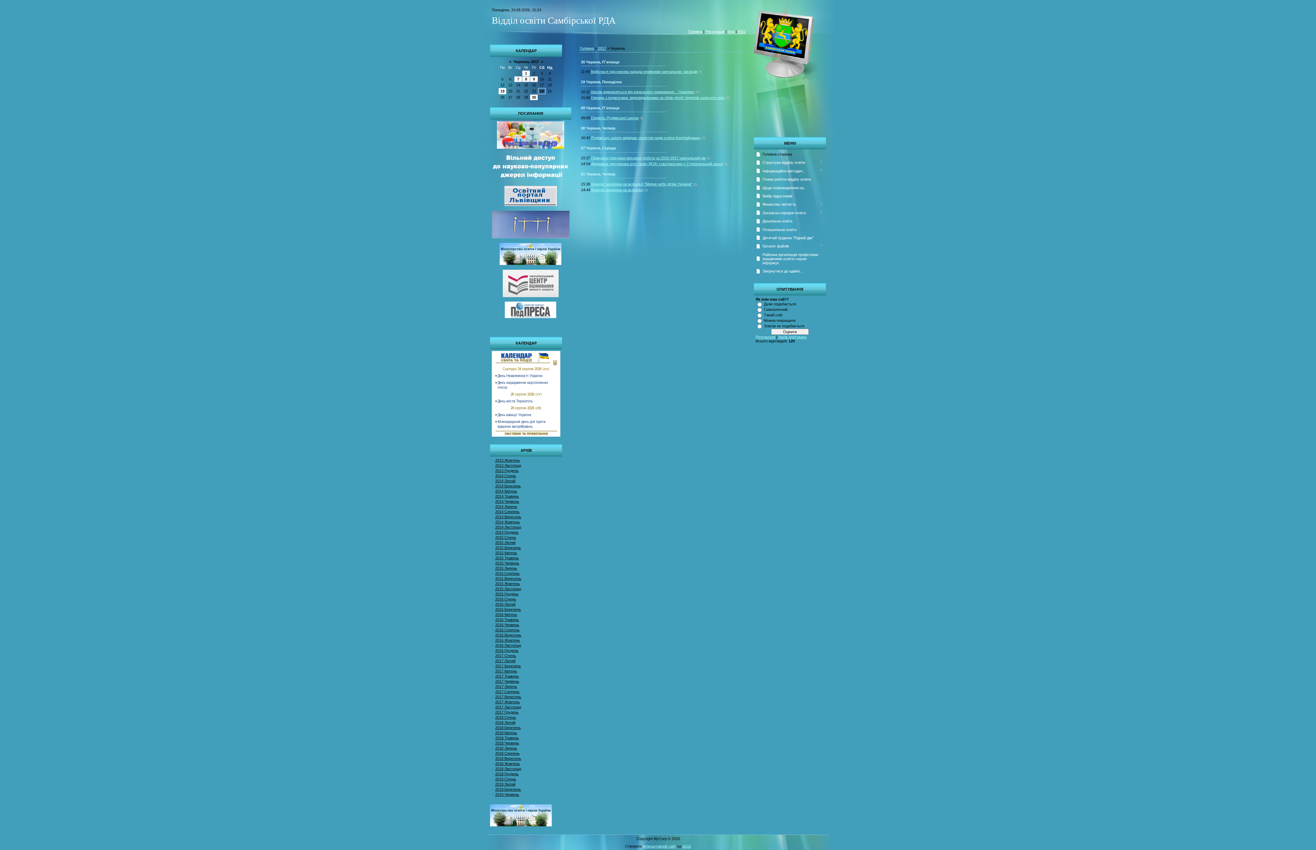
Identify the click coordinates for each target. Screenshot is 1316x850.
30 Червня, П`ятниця (600, 62)
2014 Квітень (506, 491)
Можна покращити (779, 320)
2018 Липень (506, 748)
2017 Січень (505, 656)
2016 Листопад (508, 645)
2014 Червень (507, 501)
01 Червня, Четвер (598, 174)
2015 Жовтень (507, 584)
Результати (765, 337)
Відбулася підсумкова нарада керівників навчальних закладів (644, 72)
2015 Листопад (508, 589)
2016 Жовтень (507, 640)
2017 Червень (507, 681)
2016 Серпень (507, 630)
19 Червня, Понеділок (601, 82)
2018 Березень (508, 728)
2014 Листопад (508, 527)
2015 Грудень (507, 594)
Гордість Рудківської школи (614, 118)
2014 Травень (507, 496)
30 (534, 97)
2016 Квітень (506, 614)
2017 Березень (508, 666)
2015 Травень (507, 558)
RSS (741, 31)
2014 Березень (508, 486)
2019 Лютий (505, 784)
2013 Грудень (507, 471)
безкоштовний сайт (659, 846)
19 (502, 91)
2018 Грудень (507, 774)
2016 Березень (508, 609)
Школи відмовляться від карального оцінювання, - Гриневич (643, 92)
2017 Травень (507, 676)
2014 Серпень (507, 512)
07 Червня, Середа (598, 148)
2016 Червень (507, 625)
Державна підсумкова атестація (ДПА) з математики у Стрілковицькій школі (657, 164)
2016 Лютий (505, 604)
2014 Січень (505, 476)
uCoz (686, 846)
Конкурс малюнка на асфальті (617, 190)
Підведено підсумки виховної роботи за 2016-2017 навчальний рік (648, 158)
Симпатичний (776, 309)
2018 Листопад (508, 769)
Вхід (731, 31)
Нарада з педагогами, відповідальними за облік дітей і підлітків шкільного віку (658, 98)
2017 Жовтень (507, 702)
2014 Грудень (507, 532)
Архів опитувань (792, 337)
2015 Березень (508, 548)
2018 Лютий (505, 722)
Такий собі (773, 315)
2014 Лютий (505, 481)
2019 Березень (508, 789)
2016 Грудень (507, 650)
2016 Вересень (508, 635)
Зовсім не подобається (784, 326)
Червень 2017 (526, 62)
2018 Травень (507, 738)
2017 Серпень (507, 692)
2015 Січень (505, 537)
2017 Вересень (508, 697)
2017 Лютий (505, 661)
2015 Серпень (507, 573)
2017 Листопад (508, 707)
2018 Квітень (506, 733)
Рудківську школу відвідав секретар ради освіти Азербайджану (645, 138)
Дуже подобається (780, 304)
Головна (695, 31)
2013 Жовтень (507, 460)
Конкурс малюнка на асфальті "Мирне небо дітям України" (641, 184)
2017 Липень (506, 686)
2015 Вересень (508, 578)
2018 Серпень (507, 753)
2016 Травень (507, 620)
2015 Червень (507, 563)
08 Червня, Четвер (598, 128)
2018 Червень (507, 743)
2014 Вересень (508, 517)
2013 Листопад (508, 465)
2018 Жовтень (507, 764)
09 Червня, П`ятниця (600, 108)
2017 (602, 48)
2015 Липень (506, 568)
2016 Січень (505, 599)
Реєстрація (714, 31)
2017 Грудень (507, 712)
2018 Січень (505, 717)
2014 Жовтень (507, 522)
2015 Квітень (506, 553)
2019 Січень (505, 779)
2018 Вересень (508, 758)
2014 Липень (506, 507)
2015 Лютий (505, 543)
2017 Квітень (506, 671)
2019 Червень (507, 794)
